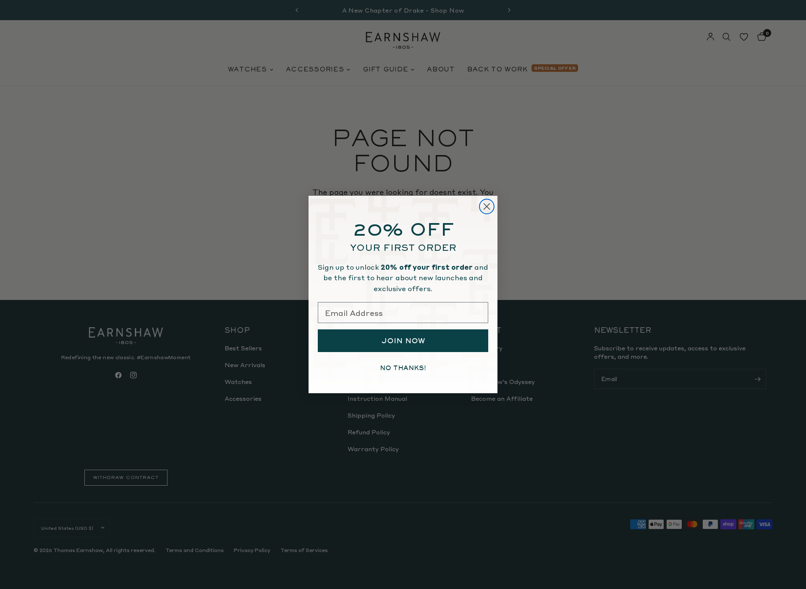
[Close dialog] (486, 206)
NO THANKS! (403, 368)
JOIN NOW (403, 340)
